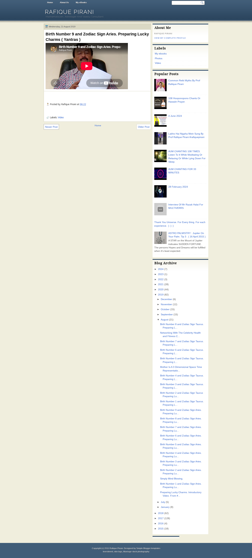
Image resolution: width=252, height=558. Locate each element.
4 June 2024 (175, 116)
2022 (161, 279)
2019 (161, 294)
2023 (161, 274)
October (165, 309)
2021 (161, 284)
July (163, 502)
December (166, 299)
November (166, 304)
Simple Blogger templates (148, 548)
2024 (161, 269)
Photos (158, 58)
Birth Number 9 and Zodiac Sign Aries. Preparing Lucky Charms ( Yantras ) (97, 37)
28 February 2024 (178, 187)
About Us (64, 2)
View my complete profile (170, 38)
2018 (161, 513)
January (165, 507)
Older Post (143, 126)
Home (50, 2)
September (167, 314)
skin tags (118, 551)
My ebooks (161, 53)
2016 (161, 523)
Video (61, 117)
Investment (108, 551)
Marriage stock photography (136, 551)
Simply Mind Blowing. (171, 478)
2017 (161, 518)
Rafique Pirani (69, 12)
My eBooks (81, 2)
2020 (161, 289)
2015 (161, 528)
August (164, 319)
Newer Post (51, 126)
